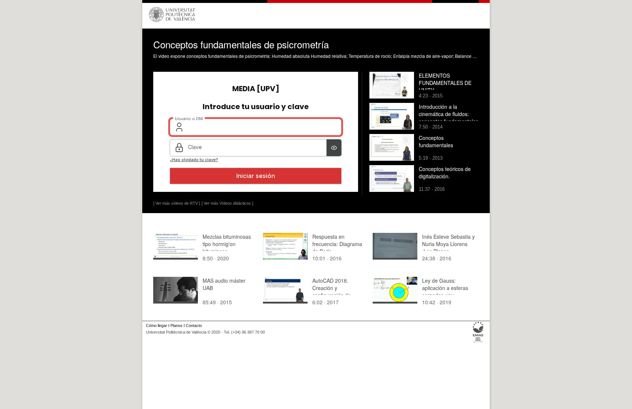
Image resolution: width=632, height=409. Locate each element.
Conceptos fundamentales (436, 141)
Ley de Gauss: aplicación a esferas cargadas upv (445, 288)
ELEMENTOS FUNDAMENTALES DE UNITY (445, 83)
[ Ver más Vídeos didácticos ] (227, 203)
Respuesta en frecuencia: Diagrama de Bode (337, 244)
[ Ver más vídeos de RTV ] (176, 203)
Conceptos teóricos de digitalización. (445, 172)
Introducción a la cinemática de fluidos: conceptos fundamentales (448, 114)
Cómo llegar (156, 325)
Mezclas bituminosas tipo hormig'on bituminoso (227, 244)
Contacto (194, 325)
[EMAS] (478, 342)
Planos (176, 325)
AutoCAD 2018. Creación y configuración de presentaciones (331, 291)
